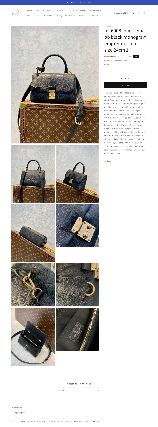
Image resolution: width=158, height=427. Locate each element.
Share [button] (109, 161)
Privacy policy (41, 421)
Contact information (92, 421)
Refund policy (53, 421)
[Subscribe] (98, 390)
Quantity (107, 64)
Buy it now (125, 85)
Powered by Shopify (28, 421)
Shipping (107, 60)
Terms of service (65, 421)
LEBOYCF (19, 421)
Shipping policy (78, 421)
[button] (39, 10)
